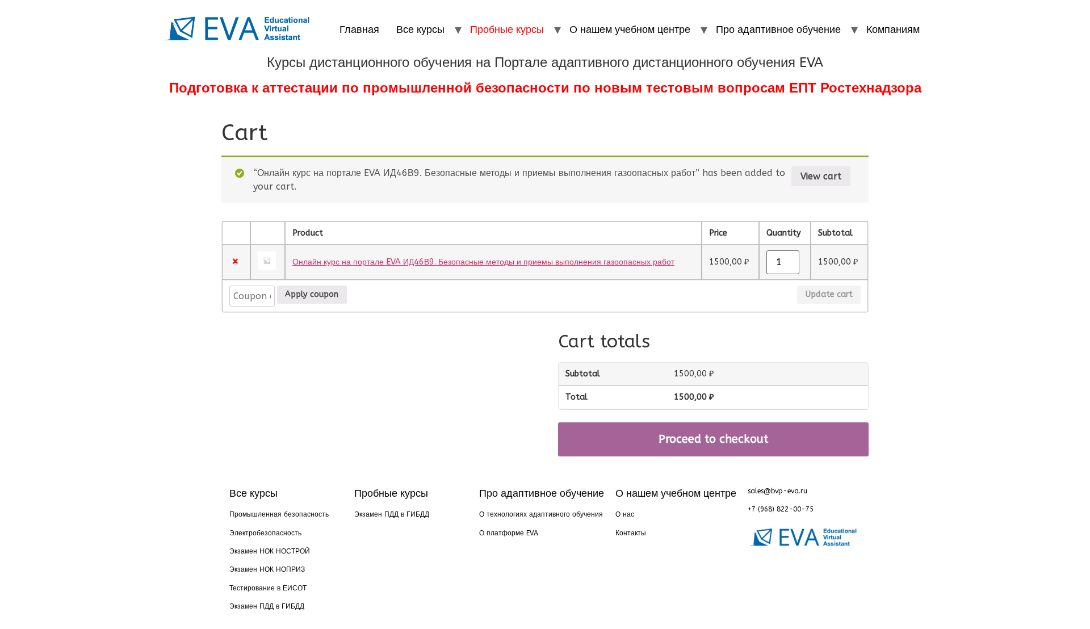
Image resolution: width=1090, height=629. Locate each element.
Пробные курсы (507, 29)
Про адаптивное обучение (778, 29)
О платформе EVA (508, 533)
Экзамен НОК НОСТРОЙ (269, 551)
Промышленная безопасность (279, 514)
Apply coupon (311, 294)
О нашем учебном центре (629, 29)
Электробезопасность (265, 533)
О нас (624, 514)
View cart (820, 176)
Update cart (829, 294)
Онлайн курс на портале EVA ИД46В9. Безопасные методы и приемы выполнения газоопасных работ (483, 262)
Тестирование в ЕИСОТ (268, 588)
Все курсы (420, 29)
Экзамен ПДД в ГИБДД (266, 606)
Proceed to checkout (713, 439)
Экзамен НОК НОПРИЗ (267, 569)
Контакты (630, 533)
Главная (359, 29)
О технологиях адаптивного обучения (541, 514)
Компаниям (893, 29)
